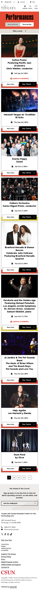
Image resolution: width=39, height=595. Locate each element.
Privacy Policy (6, 557)
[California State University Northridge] (8, 573)
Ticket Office (5, 544)
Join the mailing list (10, 503)
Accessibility (4, 550)
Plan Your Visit (6, 540)
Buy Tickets (26, 84)
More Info (10, 84)
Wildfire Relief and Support (11, 565)
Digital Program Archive (9, 562)
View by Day (27, 24)
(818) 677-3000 (10, 527)
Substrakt (13, 587)
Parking (3, 546)
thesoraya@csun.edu (11, 529)
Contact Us (5, 567)
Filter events (18, 31)
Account (22, 2)
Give (33, 2)
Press (3, 559)
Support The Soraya (8, 554)
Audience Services (6, 548)
